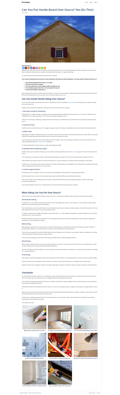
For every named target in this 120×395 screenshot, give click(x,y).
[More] (45, 68)
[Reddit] (28, 68)
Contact (98, 393)
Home (86, 2)
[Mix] (39, 68)
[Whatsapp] (42, 68)
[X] (26, 68)
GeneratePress (37, 393)
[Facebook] (23, 68)
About (95, 2)
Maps (91, 2)
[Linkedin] (31, 68)
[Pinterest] (34, 68)
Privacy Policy (92, 393)
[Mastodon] (36, 68)
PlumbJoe (26, 2)
